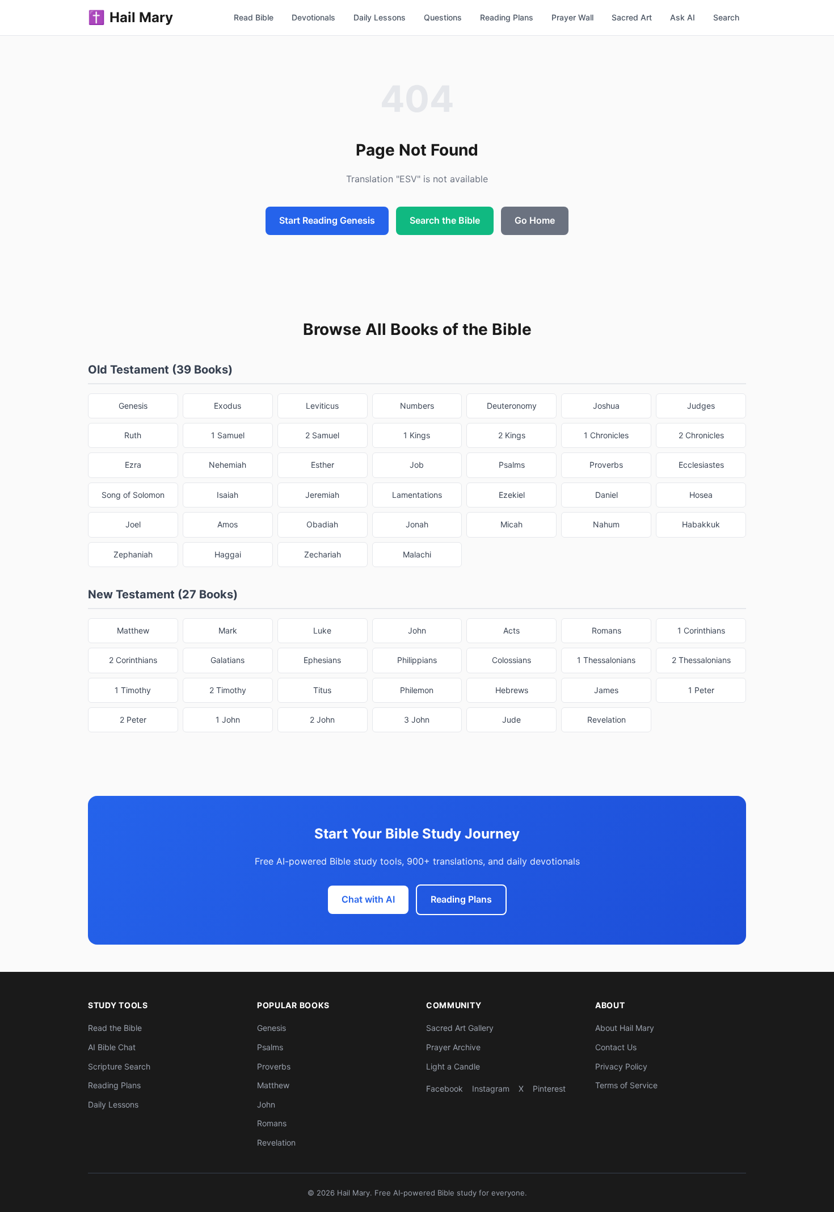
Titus (322, 690)
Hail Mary (130, 17)
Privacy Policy (621, 1066)
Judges (701, 405)
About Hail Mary (624, 1028)
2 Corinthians (133, 660)
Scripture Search (119, 1066)
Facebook (444, 1088)
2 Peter (133, 719)
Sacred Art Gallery (460, 1028)
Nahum (606, 524)
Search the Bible (445, 220)
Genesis (133, 405)
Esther (322, 464)
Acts (511, 630)
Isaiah (227, 495)
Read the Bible (115, 1028)
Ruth (132, 435)
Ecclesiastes (701, 464)
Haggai (227, 554)
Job (417, 464)
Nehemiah (227, 464)
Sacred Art (632, 17)
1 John (228, 719)
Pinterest (549, 1088)
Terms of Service (626, 1085)
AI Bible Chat (112, 1047)
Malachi (417, 554)
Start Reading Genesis (327, 220)
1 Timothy (133, 690)
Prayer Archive (453, 1047)
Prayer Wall (572, 17)
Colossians (511, 660)
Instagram (490, 1088)
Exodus (227, 405)
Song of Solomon (133, 495)
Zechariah (322, 554)
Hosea (701, 495)
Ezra (133, 464)
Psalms (512, 464)
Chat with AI (368, 899)
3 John (416, 719)
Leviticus (322, 405)
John (417, 630)
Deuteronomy (512, 405)
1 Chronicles (606, 435)
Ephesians (322, 660)
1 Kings (416, 435)
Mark (227, 630)
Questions (443, 17)
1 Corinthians (701, 630)
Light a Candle (453, 1066)
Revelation (606, 719)
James (606, 690)
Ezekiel (512, 495)
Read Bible (253, 17)
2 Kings (511, 435)
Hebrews (511, 690)
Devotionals (313, 17)
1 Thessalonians (606, 660)
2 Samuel (322, 435)
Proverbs (606, 464)
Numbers (417, 405)
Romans (606, 630)
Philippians (417, 660)
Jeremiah (322, 495)
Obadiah (322, 524)
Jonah (417, 524)
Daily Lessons (379, 17)
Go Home (535, 220)
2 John (322, 719)
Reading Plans (506, 17)
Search (726, 17)
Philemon (416, 690)
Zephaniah (133, 554)
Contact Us (616, 1047)
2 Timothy (227, 690)
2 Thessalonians (701, 660)
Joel (133, 524)
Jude (511, 719)
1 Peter (701, 690)
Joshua (606, 405)
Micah (511, 524)
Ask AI (682, 17)
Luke (322, 630)
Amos (227, 524)
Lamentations (417, 495)
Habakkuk (701, 524)
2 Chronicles (701, 435)
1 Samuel (228, 435)
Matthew (133, 630)
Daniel (606, 495)
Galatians (227, 660)
